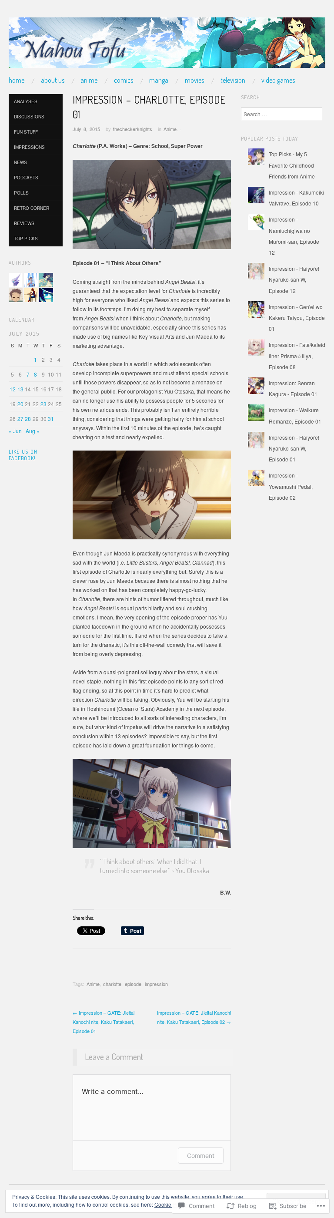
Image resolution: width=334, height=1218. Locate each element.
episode (133, 983)
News (20, 162)
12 (13, 389)
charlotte (112, 983)
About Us (52, 80)
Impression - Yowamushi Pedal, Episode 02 (291, 486)
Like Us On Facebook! (23, 455)
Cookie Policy (170, 1204)
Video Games (278, 80)
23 (43, 403)
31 (51, 418)
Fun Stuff (26, 132)
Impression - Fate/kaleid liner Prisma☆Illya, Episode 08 (297, 355)
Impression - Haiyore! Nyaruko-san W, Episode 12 (294, 279)
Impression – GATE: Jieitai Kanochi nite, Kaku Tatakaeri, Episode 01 (103, 1021)
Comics (123, 80)
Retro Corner (31, 208)
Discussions (29, 117)
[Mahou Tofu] (167, 46)
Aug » (33, 430)
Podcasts (26, 178)
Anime (88, 80)
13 (20, 389)
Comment (200, 1155)
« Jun (15, 430)
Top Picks (26, 239)
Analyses (25, 101)
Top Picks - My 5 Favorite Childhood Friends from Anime (292, 164)
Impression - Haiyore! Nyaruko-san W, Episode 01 (294, 448)
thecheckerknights (132, 128)
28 (28, 418)
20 (20, 403)
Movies (194, 80)
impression (156, 983)
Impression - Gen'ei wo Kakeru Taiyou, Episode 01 (297, 317)
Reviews (24, 223)
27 (20, 418)
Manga (158, 80)
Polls (21, 193)
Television (232, 80)
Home (16, 80)
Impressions (29, 147)
